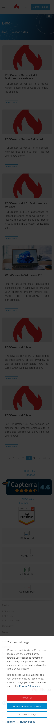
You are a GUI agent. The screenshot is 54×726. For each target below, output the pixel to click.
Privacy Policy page (29, 686)
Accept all (27, 697)
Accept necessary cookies (27, 706)
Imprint (11, 721)
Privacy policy (27, 721)
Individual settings (27, 714)
